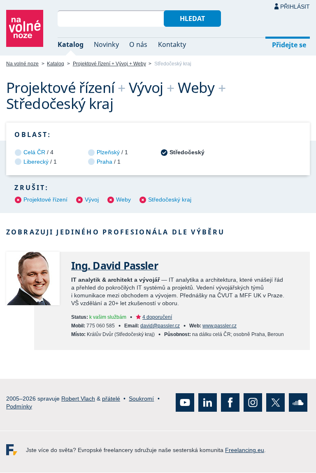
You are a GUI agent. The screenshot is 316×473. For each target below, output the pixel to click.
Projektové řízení (45, 199)
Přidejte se (289, 44)
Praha (104, 161)
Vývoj (92, 199)
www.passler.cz (219, 326)
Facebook (230, 403)
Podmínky (19, 406)
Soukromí (141, 398)
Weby (123, 199)
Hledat (192, 18)
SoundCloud (298, 403)
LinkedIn (207, 403)
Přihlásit (295, 6)
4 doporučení (157, 317)
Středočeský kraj (169, 199)
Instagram (253, 403)
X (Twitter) (275, 403)
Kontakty (172, 44)
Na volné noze (22, 64)
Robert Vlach (78, 398)
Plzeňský (108, 152)
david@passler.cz (160, 326)
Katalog (71, 44)
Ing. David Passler (114, 265)
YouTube (185, 403)
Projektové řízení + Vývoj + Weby (109, 64)
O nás (138, 44)
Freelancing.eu (16, 450)
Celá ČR (34, 152)
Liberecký (36, 161)
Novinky (106, 44)
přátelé (111, 398)
